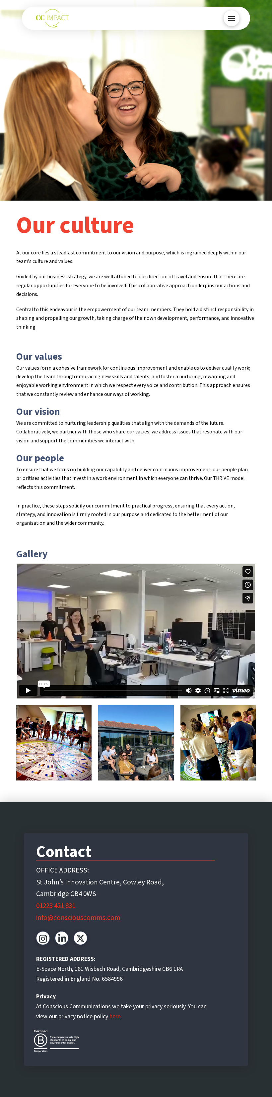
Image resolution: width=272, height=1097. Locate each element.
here (114, 1016)
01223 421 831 (55, 906)
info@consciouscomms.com (78, 918)
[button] (231, 18)
